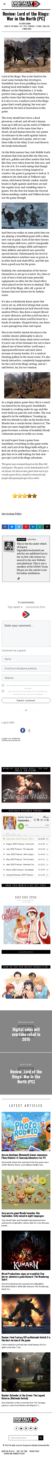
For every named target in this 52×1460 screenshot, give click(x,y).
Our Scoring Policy (12, 513)
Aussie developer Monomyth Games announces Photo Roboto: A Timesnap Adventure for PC (25, 1156)
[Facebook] (5, 526)
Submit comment (26, 700)
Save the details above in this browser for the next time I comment (27, 686)
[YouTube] (21, 1428)
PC (21, 26)
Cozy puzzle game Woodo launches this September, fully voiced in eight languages (23, 1214)
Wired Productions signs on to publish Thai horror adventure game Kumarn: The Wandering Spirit (25, 1276)
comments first (35, 607)
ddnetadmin (26, 23)
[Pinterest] (26, 526)
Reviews (31, 26)
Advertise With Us (8, 1451)
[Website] (18, 578)
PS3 (25, 26)
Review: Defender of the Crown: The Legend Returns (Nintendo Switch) (23, 1396)
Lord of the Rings (11, 26)
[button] (40, 1437)
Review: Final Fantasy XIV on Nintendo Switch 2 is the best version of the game (26, 1338)
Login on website (11, 738)
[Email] (47, 526)
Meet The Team (22, 1451)
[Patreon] (31, 1428)
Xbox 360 (46, 26)
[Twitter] (19, 526)
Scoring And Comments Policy (14, 1453)
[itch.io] (26, 1428)
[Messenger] (12, 526)
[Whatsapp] (40, 526)
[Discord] (35, 1428)
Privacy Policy (34, 1451)
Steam (38, 26)
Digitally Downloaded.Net (40, 1445)
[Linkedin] (33, 526)
